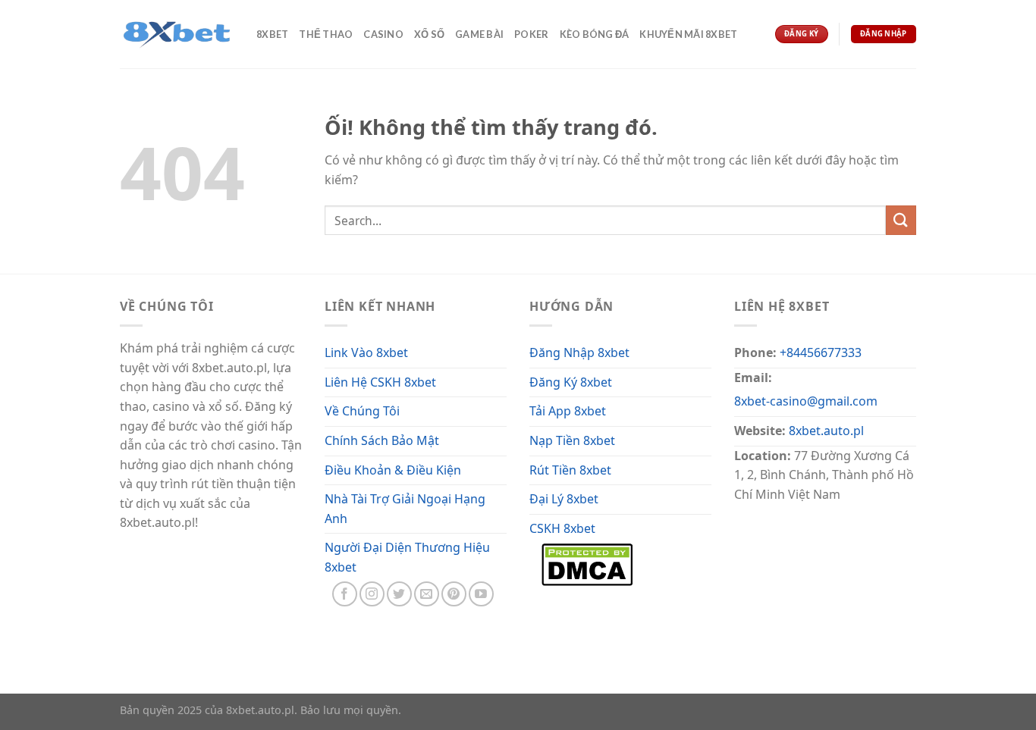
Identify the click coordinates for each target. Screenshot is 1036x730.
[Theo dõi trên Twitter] (399, 593)
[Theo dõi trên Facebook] (344, 593)
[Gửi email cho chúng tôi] (426, 593)
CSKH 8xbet (562, 528)
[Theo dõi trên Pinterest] (453, 593)
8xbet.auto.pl (826, 430)
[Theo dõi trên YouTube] (481, 593)
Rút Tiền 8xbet (570, 470)
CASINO (383, 34)
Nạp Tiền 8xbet (572, 440)
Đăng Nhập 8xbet (579, 352)
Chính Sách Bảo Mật (382, 440)
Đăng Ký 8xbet (570, 382)
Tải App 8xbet (567, 411)
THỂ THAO (326, 34)
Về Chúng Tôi (362, 411)
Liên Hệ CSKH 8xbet (380, 382)
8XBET (272, 34)
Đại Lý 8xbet (563, 498)
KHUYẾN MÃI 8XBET (688, 34)
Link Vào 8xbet (366, 352)
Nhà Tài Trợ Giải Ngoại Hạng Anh (405, 508)
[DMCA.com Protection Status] (587, 563)
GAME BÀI (479, 34)
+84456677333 (821, 352)
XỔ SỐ (429, 34)
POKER (531, 34)
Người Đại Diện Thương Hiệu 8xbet (407, 557)
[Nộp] (901, 220)
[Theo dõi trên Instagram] (372, 593)
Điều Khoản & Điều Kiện (393, 470)
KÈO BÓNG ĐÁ (594, 34)
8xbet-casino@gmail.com (805, 401)
